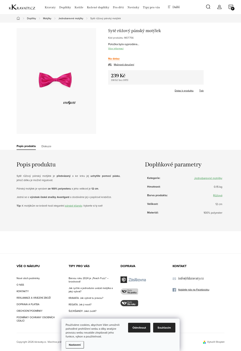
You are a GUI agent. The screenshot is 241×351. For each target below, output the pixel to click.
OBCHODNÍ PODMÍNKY (30, 311)
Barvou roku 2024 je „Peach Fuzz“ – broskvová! (89, 279)
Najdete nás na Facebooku (193, 289)
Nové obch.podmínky (28, 278)
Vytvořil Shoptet (215, 342)
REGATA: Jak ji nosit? (80, 304)
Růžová (217, 195)
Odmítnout (139, 328)
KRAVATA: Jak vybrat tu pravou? (86, 298)
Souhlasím (164, 328)
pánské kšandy (73, 205)
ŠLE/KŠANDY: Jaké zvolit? (82, 311)
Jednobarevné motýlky (208, 178)
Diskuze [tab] (46, 146)
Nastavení (75, 345)
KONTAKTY (23, 291)
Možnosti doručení (124, 64)
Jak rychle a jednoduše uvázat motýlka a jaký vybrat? (91, 289)
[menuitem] (50, 7)
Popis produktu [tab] (26, 146)
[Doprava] (133, 279)
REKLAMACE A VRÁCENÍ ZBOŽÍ (34, 298)
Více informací (115, 48)
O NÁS (20, 284)
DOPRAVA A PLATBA (28, 304)
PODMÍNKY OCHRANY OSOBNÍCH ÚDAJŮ (36, 319)
